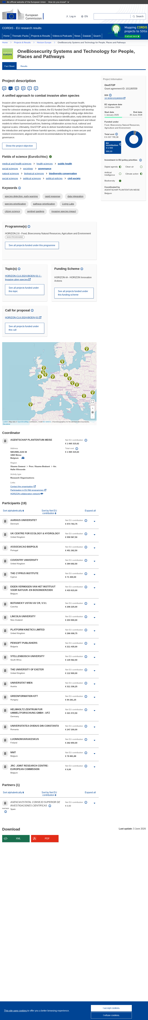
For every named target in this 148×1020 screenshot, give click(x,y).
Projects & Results (40, 36)
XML (18, 838)
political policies (54, 178)
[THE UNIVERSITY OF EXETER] (39, 376)
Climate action (131, 174)
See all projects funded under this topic (24, 289)
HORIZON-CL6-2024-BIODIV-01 (22, 317)
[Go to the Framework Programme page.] (7, 53)
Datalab (87, 36)
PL (36, 88)
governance (44, 168)
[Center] (92, 412)
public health (65, 163)
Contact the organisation (32, 486)
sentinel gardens (35, 211)
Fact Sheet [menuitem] (9, 66)
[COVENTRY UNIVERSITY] (43, 372)
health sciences (45, 163)
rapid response (52, 196)
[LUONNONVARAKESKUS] (86, 348)
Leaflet (5, 421)
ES (17, 88)
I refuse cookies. (111, 1015)
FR (23, 88)
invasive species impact (63, 211)
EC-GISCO (47, 421)
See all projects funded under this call (24, 328)
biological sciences (34, 173)
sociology (28, 168)
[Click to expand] (95, 521)
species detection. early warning (21, 196)
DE (4, 88)
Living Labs (68, 204)
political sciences (32, 178)
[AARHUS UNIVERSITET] (62, 361)
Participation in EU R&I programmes (35, 490)
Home (6, 36)
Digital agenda (111, 167)
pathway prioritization (44, 204)
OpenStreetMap (23, 421)
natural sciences (10, 173)
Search (97, 36)
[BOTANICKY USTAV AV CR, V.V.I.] (69, 378)
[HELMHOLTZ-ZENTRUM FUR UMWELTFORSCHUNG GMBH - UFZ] (66, 375)
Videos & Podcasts (62, 36)
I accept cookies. (111, 1008)
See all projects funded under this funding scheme (73, 293)
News (77, 36)
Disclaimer (6, 424)
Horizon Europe (44, 42)
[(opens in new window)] (25, 14)
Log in (73, 16)
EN (10, 88)
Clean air (129, 167)
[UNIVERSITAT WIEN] (72, 383)
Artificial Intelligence (109, 173)
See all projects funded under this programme (32, 245)
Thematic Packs (20, 36)
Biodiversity (109, 181)
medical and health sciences (16, 163)
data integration (75, 196)
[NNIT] (52, 377)
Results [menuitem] (24, 66)
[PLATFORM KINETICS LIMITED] (43, 368)
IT (29, 88)
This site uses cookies (15, 1010)
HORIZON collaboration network (35, 493)
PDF (47, 838)
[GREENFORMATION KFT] (77, 384)
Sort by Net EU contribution (49, 511)
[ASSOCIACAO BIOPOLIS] (30, 404)
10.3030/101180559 (113, 98)
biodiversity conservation (63, 173)
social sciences (10, 168)
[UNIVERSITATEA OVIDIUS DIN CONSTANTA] (92, 392)
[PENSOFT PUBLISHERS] (84, 396)
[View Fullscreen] (92, 401)
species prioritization (15, 204)
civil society (74, 178)
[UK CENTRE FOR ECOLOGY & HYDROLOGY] (45, 374)
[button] (84, 16)
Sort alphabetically (13, 510)
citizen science (12, 211)
